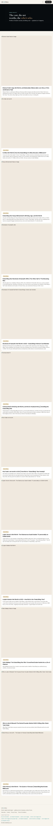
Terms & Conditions (22, 812)
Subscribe (48, 2)
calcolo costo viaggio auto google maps (9, 818)
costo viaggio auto (45, 818)
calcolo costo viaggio (24, 816)
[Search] (43, 2)
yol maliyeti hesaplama (14, 816)
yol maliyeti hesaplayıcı (23, 818)
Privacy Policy (14, 812)
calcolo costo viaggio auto (35, 816)
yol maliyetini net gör (5, 820)
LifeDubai (5, 2)
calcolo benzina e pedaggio (34, 818)
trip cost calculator (5, 816)
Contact (8, 812)
